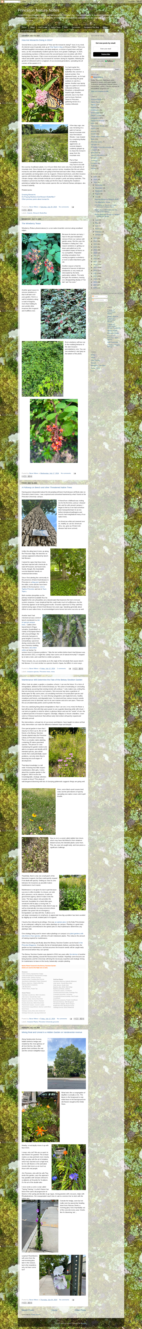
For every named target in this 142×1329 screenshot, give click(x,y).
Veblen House (112, 331)
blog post (35, 582)
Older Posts (80, 1310)
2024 (95, 182)
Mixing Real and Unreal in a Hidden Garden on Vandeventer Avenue (52, 1032)
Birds (93, 139)
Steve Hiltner (98, 77)
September (99, 191)
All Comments (99, 300)
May (97, 223)
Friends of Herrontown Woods (111, 311)
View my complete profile (99, 91)
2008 (95, 282)
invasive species (33, 671)
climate (93, 168)
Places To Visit (96, 115)
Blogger (83, 1323)
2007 (95, 285)
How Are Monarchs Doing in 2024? (37, 40)
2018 (95, 253)
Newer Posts (28, 1310)
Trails (93, 166)
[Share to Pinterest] (31, 210)
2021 (95, 244)
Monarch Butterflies (40, 213)
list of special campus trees (31, 622)
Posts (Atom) (35, 1314)
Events (93, 134)
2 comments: (62, 668)
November (99, 188)
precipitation (95, 158)
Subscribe (105, 54)
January (98, 234)
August (98, 194)
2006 (95, 288)
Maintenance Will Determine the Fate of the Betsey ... (106, 211)
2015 (95, 262)
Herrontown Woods (98, 126)
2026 (95, 177)
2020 (95, 247)
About (32, 27)
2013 (95, 267)
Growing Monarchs (29, 195)
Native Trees (55, 27)
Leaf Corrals (42, 27)
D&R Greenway (112, 342)
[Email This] (23, 210)
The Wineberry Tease (31, 223)
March (97, 229)
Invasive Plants (32, 1022)
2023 (95, 238)
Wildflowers (95, 110)
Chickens (94, 163)
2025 (95, 179)
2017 (95, 256)
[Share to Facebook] (29, 210)
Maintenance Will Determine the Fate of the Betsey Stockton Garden (52, 680)
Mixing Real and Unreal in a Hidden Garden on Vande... (107, 215)
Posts (96, 296)
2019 (95, 250)
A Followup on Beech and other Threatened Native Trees (47, 487)
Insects (29, 213)
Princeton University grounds (49, 1022)
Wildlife (93, 105)
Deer (66, 27)
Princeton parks (96, 142)
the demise (74, 954)
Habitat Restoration (98, 121)
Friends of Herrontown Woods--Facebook (113, 326)
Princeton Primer (113, 333)
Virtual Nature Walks (98, 136)
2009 (95, 279)
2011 (95, 273)
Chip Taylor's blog (56, 47)
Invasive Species (28, 31)
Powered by (100, 61)
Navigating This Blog (91, 27)
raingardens (95, 118)
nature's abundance (98, 155)
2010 (95, 276)
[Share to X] (27, 210)
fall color (94, 144)
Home (24, 27)
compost (94, 150)
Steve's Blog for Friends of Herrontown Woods (112, 319)
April (97, 226)
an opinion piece (60, 922)
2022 (95, 241)
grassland (94, 152)
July (96, 197)
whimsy (93, 131)
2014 (95, 264)
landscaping (95, 113)
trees (53, 671)
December (99, 185)
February (98, 232)
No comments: (64, 207)
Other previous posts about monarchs (35, 199)
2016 (95, 259)
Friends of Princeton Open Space (112, 337)
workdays (94, 160)
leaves (93, 128)
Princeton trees (45, 671)
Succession (76, 27)
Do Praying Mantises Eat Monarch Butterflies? (38, 197)
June (97, 220)
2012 (95, 270)
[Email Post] (72, 207)
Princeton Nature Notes (38, 10)
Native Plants (95, 102)
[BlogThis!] (25, 210)
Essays (105, 27)
